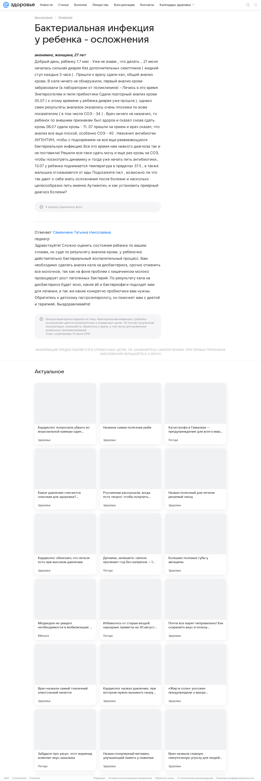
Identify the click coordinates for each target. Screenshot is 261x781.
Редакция (99, 778)
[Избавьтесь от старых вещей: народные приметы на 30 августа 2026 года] (130, 609)
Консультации (44, 17)
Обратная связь (164, 778)
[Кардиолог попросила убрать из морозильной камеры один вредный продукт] (65, 413)
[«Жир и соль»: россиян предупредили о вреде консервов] (195, 674)
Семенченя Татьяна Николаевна (82, 232)
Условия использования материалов (130, 778)
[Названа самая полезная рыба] (130, 413)
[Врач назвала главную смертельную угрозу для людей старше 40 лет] (195, 739)
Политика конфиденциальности (235, 778)
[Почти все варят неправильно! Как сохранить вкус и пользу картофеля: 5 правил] (195, 609)
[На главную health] (22, 5)
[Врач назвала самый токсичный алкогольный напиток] (65, 674)
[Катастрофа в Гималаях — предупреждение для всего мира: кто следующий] (195, 413)
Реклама (35, 778)
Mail (6, 778)
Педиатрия (65, 17)
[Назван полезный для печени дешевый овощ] (195, 478)
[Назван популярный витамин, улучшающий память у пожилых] (130, 739)
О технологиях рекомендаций (195, 778)
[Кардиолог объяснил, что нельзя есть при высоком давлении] (65, 544)
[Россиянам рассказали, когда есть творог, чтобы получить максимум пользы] (130, 478)
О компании (19, 778)
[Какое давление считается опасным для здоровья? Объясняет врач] (65, 478)
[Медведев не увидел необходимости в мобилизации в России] (65, 609)
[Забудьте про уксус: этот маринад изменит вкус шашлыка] (65, 739)
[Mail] (6, 5)
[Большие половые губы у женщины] (195, 544)
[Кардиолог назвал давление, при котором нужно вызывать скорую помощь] (130, 674)
